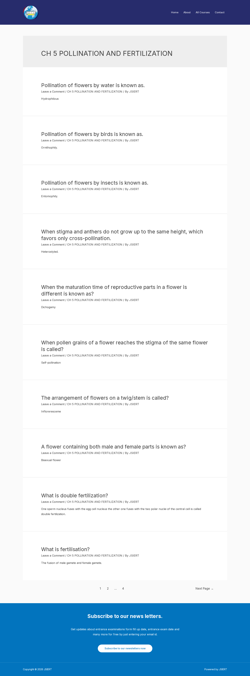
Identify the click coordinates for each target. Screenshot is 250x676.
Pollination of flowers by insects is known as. (94, 183)
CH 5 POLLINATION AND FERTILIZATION (94, 91)
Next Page (205, 588)
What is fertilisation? (65, 549)
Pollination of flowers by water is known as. (93, 85)
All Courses (203, 12)
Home (174, 12)
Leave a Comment (52, 91)
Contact (219, 12)
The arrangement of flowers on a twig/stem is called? (105, 398)
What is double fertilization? (74, 495)
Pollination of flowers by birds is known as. (92, 134)
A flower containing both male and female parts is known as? (113, 447)
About (187, 12)
